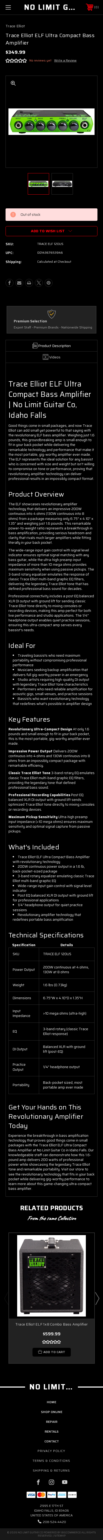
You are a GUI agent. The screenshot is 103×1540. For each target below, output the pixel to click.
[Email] (19, 283)
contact (51, 1441)
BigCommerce (71, 1532)
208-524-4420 (54, 1521)
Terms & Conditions (51, 1460)
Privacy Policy (51, 1450)
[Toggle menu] (15, 7)
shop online (51, 1411)
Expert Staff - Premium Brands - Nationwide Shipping (53, 327)
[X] (39, 283)
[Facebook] (9, 283)
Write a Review (65, 60)
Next (97, 1298)
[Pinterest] (49, 283)
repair (51, 1421)
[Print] (29, 283)
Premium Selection (30, 321)
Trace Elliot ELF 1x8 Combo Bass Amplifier (51, 1324)
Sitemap (59, 1536)
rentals (52, 1431)
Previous (6, 1298)
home (51, 1402)
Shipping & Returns (51, 1470)
